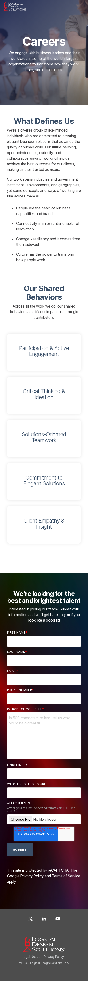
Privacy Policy (32, 876)
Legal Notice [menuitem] (31, 957)
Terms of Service (66, 876)
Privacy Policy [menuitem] (54, 957)
